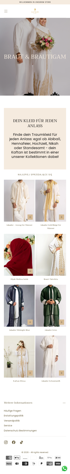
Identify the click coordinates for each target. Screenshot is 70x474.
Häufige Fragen (12, 410)
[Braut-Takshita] (50, 255)
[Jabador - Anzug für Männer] (19, 201)
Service (8, 425)
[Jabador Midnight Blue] (19, 306)
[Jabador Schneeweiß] (50, 357)
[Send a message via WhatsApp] (64, 468)
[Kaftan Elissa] (19, 357)
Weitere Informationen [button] (18, 403)
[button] (6, 11)
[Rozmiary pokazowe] (30, 217)
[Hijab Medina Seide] (19, 255)
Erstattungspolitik (13, 415)
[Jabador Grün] (50, 306)
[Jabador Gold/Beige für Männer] (50, 201)
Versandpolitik (12, 420)
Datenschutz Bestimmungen (20, 430)
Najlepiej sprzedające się (35, 174)
